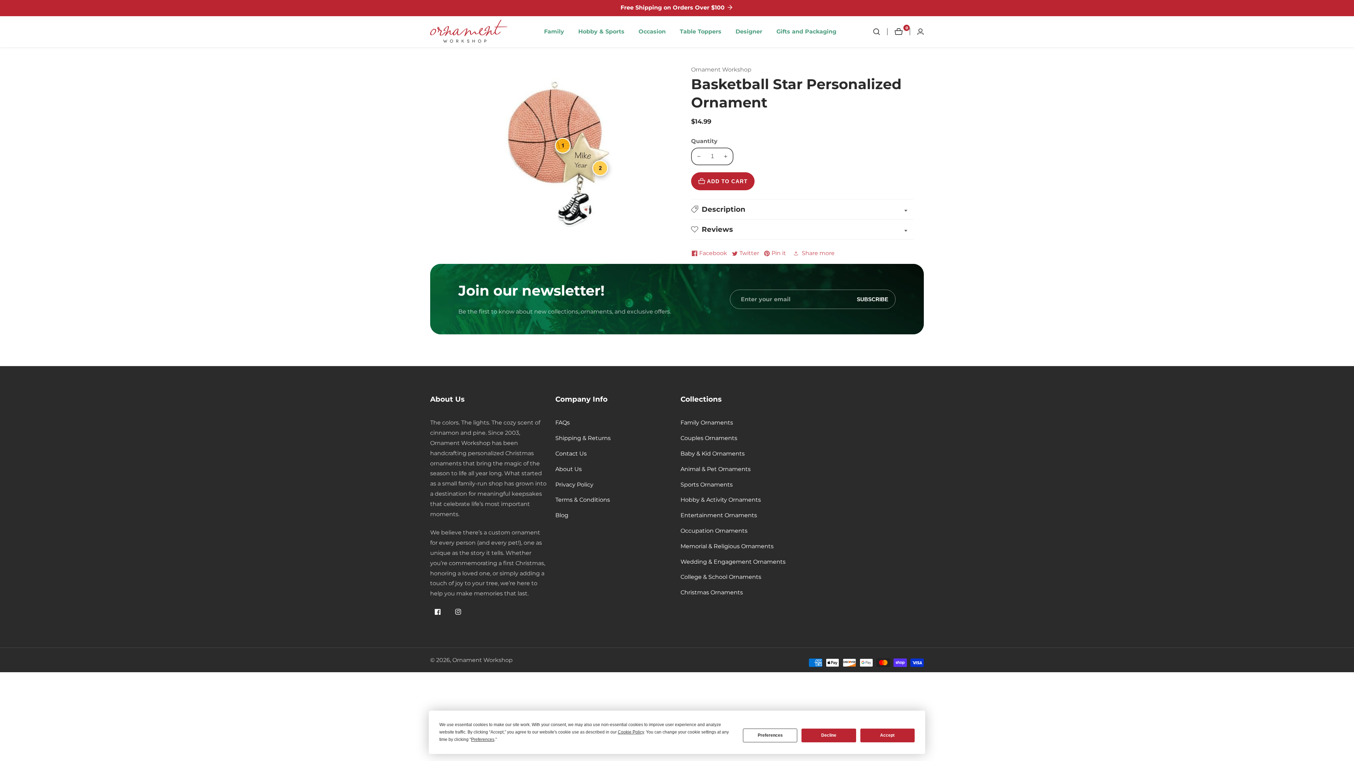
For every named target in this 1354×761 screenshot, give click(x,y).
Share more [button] (818, 253)
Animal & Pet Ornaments (716, 469)
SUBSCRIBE (872, 299)
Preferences (770, 735)
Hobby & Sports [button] (601, 31)
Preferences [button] (482, 739)
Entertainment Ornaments (719, 515)
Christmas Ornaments (712, 592)
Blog (561, 515)
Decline (828, 735)
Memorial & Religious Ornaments (727, 546)
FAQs (562, 422)
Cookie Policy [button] (631, 732)
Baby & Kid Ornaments (713, 453)
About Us (568, 469)
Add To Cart (727, 181)
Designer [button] (749, 31)
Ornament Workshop (482, 660)
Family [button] (554, 31)
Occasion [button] (652, 31)
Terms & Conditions (582, 499)
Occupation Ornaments (714, 530)
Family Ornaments (707, 422)
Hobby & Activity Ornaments (721, 499)
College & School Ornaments (721, 577)
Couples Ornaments (709, 438)
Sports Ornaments (707, 484)
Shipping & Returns (583, 438)
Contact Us (571, 453)
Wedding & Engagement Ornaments (733, 561)
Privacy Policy (574, 484)
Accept (887, 735)
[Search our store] (880, 31)
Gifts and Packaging (806, 31)
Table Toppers (700, 31)
